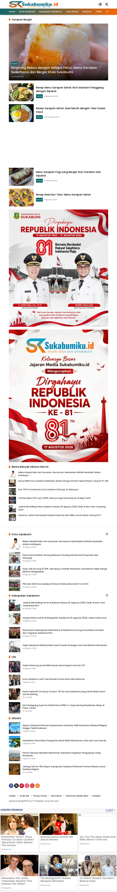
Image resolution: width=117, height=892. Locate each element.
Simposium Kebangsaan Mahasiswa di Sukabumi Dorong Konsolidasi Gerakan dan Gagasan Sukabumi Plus (63, 631)
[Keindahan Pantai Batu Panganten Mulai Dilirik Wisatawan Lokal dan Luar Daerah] (14, 741)
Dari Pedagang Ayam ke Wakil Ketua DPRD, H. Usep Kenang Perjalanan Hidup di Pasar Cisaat (63, 707)
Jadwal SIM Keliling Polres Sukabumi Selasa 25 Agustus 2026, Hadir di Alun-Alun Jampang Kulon (64, 604)
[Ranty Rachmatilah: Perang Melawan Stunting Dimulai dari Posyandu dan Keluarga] (14, 558)
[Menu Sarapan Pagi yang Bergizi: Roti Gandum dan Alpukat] (21, 177)
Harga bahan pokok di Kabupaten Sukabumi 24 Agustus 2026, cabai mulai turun (65, 618)
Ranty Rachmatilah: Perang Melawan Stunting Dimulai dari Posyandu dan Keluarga (60, 556)
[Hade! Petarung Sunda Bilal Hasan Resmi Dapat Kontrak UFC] (14, 666)
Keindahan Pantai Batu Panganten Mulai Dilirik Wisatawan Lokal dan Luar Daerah (64, 740)
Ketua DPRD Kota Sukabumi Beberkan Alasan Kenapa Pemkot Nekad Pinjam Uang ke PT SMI (63, 481)
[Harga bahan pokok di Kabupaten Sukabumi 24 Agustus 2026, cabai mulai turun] (14, 619)
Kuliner (14, 63)
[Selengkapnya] (107, 534)
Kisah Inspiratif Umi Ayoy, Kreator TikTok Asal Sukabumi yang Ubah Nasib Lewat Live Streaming (64, 693)
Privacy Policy (40, 795)
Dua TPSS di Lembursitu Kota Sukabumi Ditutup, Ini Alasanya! (48, 489)
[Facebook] (11, 785)
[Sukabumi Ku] (34, 4)
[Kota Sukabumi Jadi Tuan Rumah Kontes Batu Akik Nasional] (14, 680)
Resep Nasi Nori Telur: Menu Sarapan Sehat (63, 194)
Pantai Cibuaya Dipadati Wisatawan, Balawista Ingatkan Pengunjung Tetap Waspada (62, 754)
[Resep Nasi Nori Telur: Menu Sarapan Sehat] (21, 198)
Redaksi (96, 795)
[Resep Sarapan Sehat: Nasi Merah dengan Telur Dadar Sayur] (21, 113)
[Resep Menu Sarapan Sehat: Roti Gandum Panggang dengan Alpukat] (21, 92)
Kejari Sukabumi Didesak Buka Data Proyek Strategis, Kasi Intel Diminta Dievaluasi (65, 645)
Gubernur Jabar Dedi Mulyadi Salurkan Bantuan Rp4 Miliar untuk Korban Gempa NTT (59, 515)
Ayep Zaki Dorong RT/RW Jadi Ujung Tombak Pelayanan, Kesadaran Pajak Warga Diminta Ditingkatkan (65, 570)
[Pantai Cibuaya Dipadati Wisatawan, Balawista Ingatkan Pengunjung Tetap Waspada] (14, 755)
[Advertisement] (58, 145)
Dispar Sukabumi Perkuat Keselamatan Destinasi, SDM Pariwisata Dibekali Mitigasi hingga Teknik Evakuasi (65, 727)
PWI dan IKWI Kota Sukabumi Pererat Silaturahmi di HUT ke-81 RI (55, 584)
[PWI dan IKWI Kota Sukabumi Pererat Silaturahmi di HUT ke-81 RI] (14, 585)
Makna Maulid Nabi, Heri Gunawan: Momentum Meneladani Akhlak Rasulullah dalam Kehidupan (62, 543)
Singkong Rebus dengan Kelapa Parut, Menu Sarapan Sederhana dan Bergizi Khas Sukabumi (54, 70)
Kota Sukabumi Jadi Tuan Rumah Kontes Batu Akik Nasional (54, 679)
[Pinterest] (21, 785)
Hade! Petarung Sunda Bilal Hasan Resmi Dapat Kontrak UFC (54, 665)
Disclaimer (56, 795)
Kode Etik (24, 795)
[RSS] (37, 785)
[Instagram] (27, 785)
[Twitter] (16, 785)
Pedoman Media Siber (77, 795)
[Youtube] (32, 785)
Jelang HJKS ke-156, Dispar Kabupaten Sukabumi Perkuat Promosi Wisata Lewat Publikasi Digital (64, 768)
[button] (100, 4)
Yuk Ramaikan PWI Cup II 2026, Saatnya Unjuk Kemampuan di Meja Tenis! (54, 498)
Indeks (12, 795)
